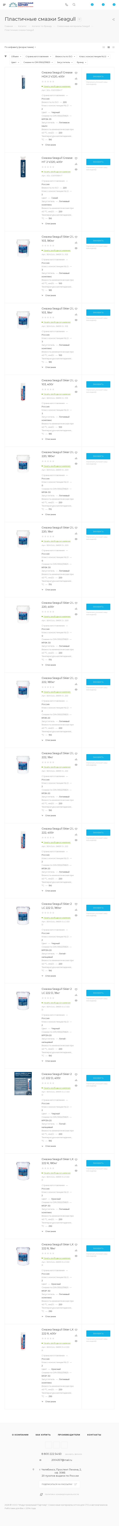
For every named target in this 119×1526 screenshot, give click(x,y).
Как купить (43, 1434)
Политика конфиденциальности (62, 1494)
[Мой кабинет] (81, 4)
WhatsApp (64, 1445)
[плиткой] (104, 47)
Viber (56, 1445)
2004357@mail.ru (61, 1459)
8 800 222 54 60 (52, 1454)
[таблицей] (113, 47)
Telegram (48, 1445)
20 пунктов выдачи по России (60, 1475)
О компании (20, 1434)
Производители (69, 1434)
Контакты (94, 1434)
